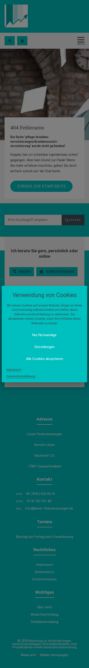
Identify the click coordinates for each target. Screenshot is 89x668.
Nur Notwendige (44, 335)
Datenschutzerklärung (20, 376)
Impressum (13, 369)
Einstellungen (44, 347)
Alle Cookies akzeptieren (44, 359)
